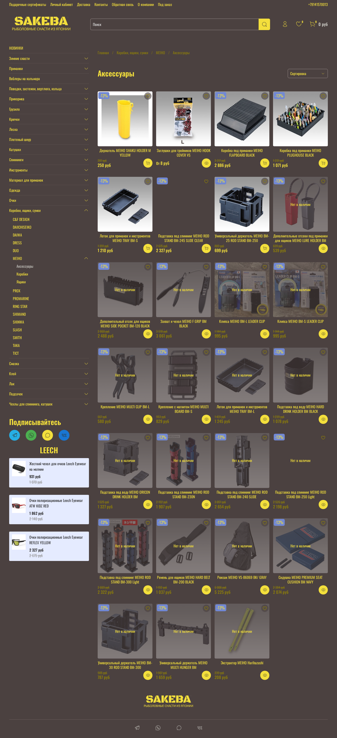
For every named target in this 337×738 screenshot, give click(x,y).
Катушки (15, 149)
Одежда (14, 190)
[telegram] (137, 728)
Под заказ (165, 4)
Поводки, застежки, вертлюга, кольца (35, 88)
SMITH (17, 337)
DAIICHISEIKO (22, 227)
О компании (146, 4)
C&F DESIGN (21, 219)
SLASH (17, 329)
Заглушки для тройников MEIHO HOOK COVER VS (183, 153)
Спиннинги (16, 159)
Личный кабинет (61, 4)
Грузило (14, 109)
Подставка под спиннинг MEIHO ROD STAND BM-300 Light (125, 580)
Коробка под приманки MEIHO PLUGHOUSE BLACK (300, 153)
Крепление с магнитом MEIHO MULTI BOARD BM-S (183, 409)
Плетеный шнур (20, 139)
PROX (16, 290)
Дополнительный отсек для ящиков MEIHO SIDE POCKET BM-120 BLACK (125, 323)
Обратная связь (123, 4)
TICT (16, 353)
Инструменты (18, 170)
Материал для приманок (26, 180)
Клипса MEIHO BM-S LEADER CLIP (300, 321)
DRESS (17, 242)
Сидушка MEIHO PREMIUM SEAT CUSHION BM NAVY (301, 580)
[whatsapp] (158, 728)
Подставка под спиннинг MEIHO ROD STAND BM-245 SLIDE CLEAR (183, 238)
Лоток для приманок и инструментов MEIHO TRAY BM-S (125, 238)
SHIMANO (19, 314)
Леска (13, 129)
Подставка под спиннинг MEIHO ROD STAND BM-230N (183, 494)
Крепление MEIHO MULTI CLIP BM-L (125, 406)
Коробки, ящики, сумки (132, 52)
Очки (12, 200)
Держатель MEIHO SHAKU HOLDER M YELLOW (125, 153)
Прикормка (16, 98)
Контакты (101, 4)
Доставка (83, 4)
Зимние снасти (19, 58)
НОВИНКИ (16, 48)
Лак (11, 383)
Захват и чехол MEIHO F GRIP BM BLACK (183, 323)
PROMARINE (21, 298)
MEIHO (160, 52)
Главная (103, 52)
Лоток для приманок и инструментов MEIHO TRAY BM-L (242, 409)
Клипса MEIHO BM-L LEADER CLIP (242, 321)
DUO (16, 250)
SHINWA (18, 322)
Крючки (14, 119)
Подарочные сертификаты (27, 4)
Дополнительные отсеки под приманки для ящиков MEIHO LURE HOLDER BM (300, 238)
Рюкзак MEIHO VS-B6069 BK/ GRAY (242, 577)
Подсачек (16, 394)
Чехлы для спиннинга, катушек (30, 404)
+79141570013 (318, 4)
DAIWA (17, 235)
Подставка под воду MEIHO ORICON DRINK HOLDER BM (125, 494)
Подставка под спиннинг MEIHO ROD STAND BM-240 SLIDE (242, 494)
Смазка (14, 363)
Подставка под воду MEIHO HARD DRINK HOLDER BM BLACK (300, 409)
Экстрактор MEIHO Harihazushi (242, 662)
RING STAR (20, 306)
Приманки (16, 68)
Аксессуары (25, 266)
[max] (178, 728)
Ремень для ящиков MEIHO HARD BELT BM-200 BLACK (183, 580)
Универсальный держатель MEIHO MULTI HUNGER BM (183, 665)
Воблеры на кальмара (24, 78)
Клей (12, 373)
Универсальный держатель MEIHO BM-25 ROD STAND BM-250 (242, 238)
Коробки (22, 274)
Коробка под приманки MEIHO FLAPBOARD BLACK (242, 153)
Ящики (21, 281)
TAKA (16, 345)
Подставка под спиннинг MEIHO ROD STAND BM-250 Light (300, 494)
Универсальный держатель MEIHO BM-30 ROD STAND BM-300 (125, 665)
